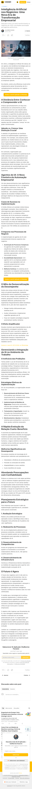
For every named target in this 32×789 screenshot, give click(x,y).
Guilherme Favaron (9, 30)
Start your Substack (11, 782)
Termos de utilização (26, 661)
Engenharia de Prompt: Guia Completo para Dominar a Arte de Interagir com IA (12, 714)
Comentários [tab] (5, 689)
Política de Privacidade (11, 765)
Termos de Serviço (24, 764)
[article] (16, 718)
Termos (17, 778)
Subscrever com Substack (17, 760)
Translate (5, 6)
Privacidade (11, 778)
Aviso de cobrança (24, 778)
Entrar (28, 2)
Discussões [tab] (16, 708)
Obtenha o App (24, 782)
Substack (9, 785)
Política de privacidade (20, 664)
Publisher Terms (16, 776)
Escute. (28, 31)
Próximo (26, 675)
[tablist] (8, 689)
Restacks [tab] (12, 689)
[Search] (29, 708)
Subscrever (23, 2)
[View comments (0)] (8, 35)
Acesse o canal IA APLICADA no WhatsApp (14, 345)
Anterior (6, 675)
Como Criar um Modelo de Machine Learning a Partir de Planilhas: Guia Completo (10, 729)
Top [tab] (3, 708)
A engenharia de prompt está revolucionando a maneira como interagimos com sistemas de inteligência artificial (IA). (10, 718)
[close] (27, 735)
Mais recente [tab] (9, 708)
